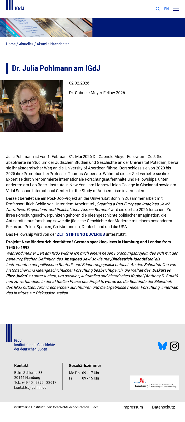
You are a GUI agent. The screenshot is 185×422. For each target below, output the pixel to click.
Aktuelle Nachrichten (53, 44)
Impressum (133, 407)
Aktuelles (26, 44)
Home (11, 44)
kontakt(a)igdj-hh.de (30, 387)
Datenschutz (163, 407)
